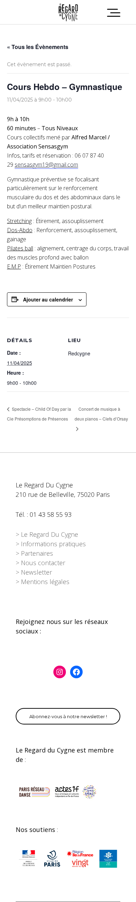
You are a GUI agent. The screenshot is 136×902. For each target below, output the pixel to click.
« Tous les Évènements (37, 47)
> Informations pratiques (51, 544)
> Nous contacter (40, 562)
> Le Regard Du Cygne (47, 534)
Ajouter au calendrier (48, 299)
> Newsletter (34, 572)
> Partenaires (34, 553)
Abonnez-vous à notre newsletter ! (68, 716)
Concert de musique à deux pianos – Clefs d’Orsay (101, 414)
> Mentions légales (42, 581)
